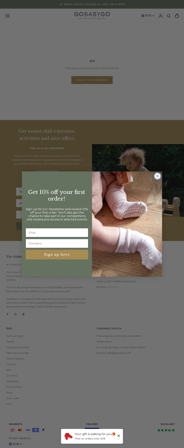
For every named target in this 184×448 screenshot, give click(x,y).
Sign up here (57, 255)
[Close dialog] (157, 176)
